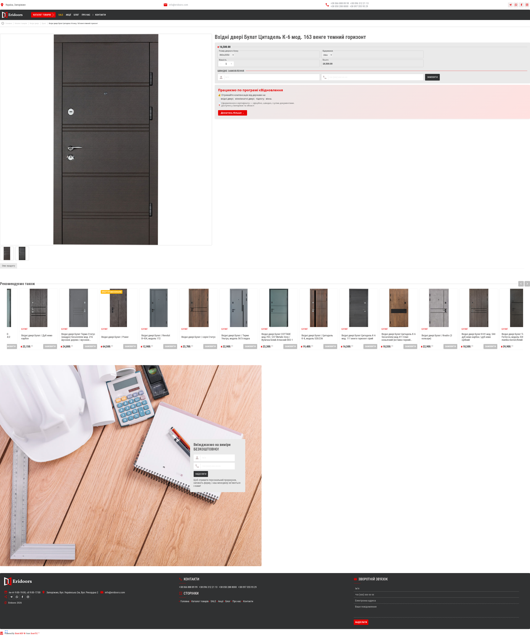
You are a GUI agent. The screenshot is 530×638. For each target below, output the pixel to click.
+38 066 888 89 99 (340, 3)
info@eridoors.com (178, 4)
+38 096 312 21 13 (359, 3)
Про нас (86, 15)
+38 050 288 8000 (339, 6)
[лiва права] (372, 54)
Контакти (100, 15)
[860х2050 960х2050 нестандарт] (269, 54)
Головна (184, 601)
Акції (68, 15)
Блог (76, 15)
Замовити (33, 346)
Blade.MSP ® (20, 633)
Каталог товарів (42, 15)
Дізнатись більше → (232, 112)
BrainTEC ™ (35, 633)
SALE (60, 15)
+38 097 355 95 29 (359, 6)
